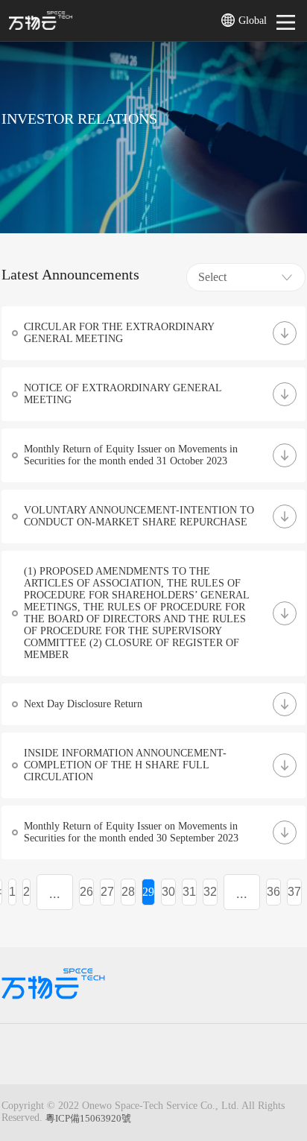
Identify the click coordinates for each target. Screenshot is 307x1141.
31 (189, 891)
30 (168, 891)
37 (294, 891)
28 (128, 891)
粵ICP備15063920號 (88, 1118)
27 (107, 891)
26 (86, 891)
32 (210, 891)
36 (273, 891)
